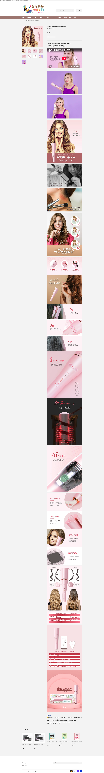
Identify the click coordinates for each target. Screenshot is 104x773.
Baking (42, 17)
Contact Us (24, 763)
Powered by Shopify (33, 771)
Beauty (36, 17)
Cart (80, 10)
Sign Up (79, 762)
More (75, 17)
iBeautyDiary (27, 771)
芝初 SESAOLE (29, 17)
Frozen (54, 17)
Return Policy (24, 765)
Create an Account (79, 7)
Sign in (73, 7)
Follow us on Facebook (26, 766)
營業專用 (70, 17)
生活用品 (60, 17)
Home (23, 17)
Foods (47, 17)
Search (23, 762)
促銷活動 (65, 17)
